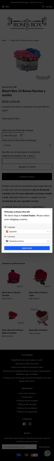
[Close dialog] (50, 210)
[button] (27, 231)
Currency (11, 236)
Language (11, 227)
